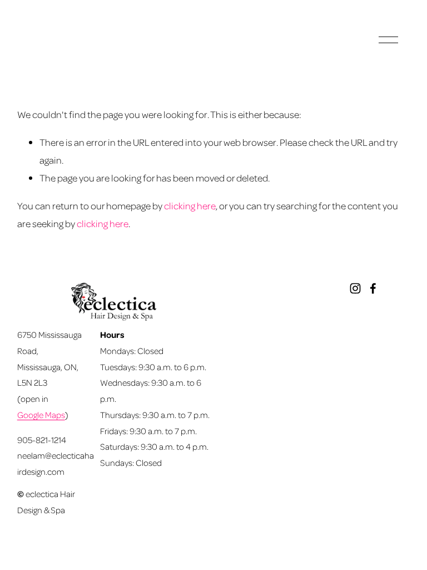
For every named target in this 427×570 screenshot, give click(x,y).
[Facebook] (373, 288)
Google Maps (41, 414)
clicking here (190, 205)
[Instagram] (355, 288)
